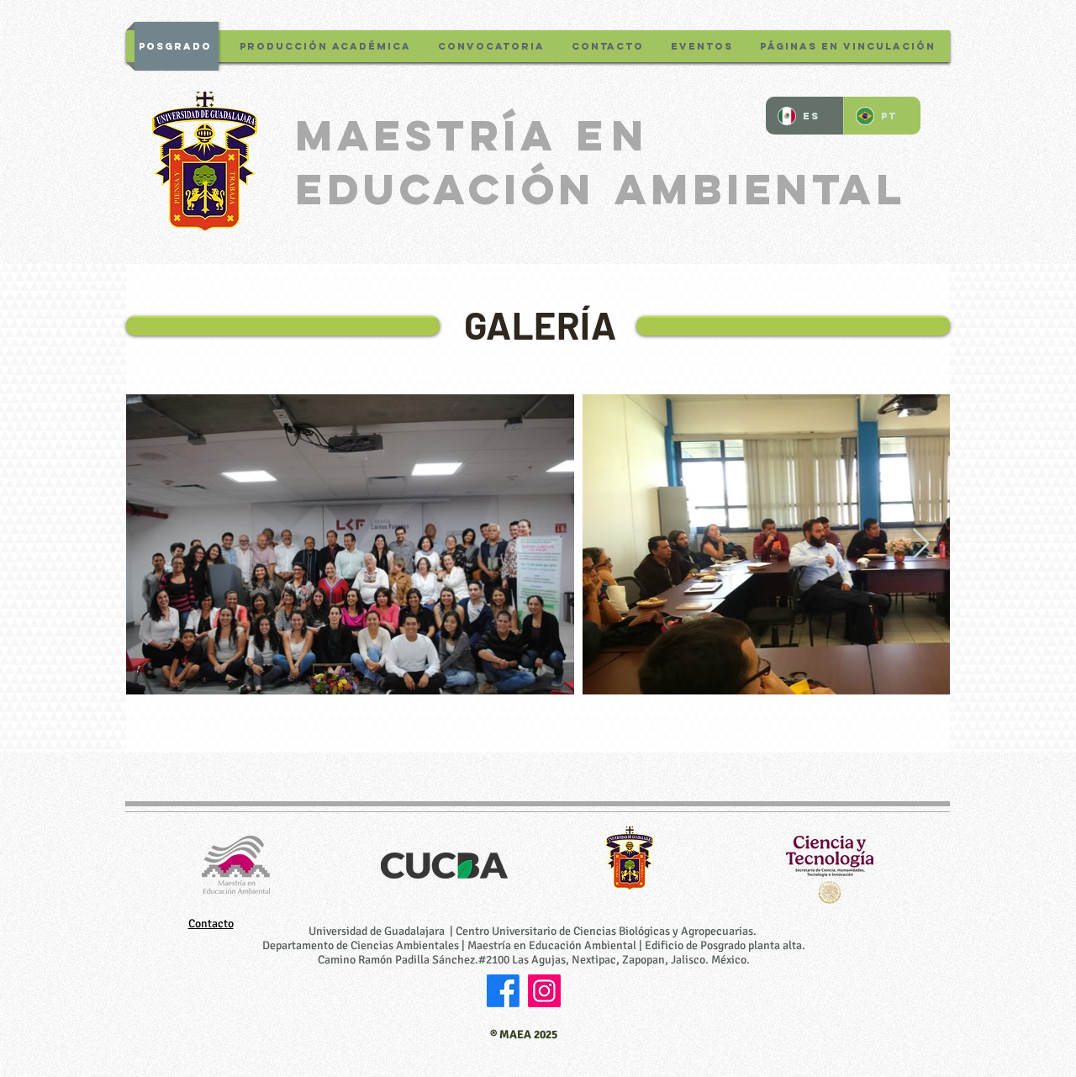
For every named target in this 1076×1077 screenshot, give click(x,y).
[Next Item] (921, 544)
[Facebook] (503, 990)
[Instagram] (544, 990)
